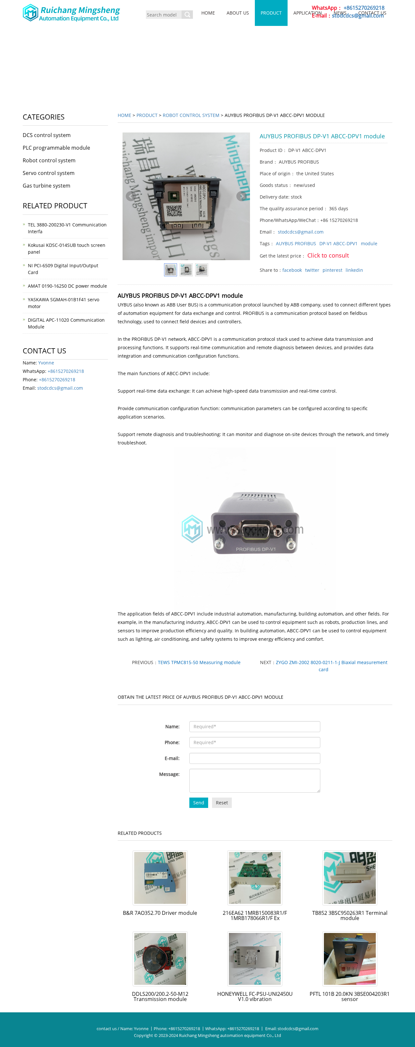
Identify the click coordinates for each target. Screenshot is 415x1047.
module (369, 243)
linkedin (354, 270)
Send (198, 803)
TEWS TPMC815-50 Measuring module (199, 662)
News (340, 13)
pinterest (332, 270)
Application (307, 13)
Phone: (172, 742)
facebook (292, 270)
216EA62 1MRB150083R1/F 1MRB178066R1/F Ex (255, 915)
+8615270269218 (66, 371)
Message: (169, 774)
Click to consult (328, 255)
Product (271, 13)
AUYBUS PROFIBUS (296, 243)
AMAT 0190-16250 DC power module (67, 286)
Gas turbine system (46, 185)
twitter (312, 270)
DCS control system (47, 135)
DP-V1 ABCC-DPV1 (338, 243)
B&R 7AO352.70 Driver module (160, 912)
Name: (172, 726)
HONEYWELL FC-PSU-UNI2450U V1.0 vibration (255, 996)
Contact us (372, 13)
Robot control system (191, 115)
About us (238, 13)
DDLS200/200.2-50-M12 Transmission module (160, 996)
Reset (222, 803)
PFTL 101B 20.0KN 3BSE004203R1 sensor (350, 996)
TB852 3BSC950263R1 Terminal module (349, 915)
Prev (131, 196)
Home (208, 13)
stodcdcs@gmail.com (301, 232)
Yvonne (46, 363)
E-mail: (172, 758)
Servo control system (49, 173)
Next (241, 196)
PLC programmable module (56, 147)
